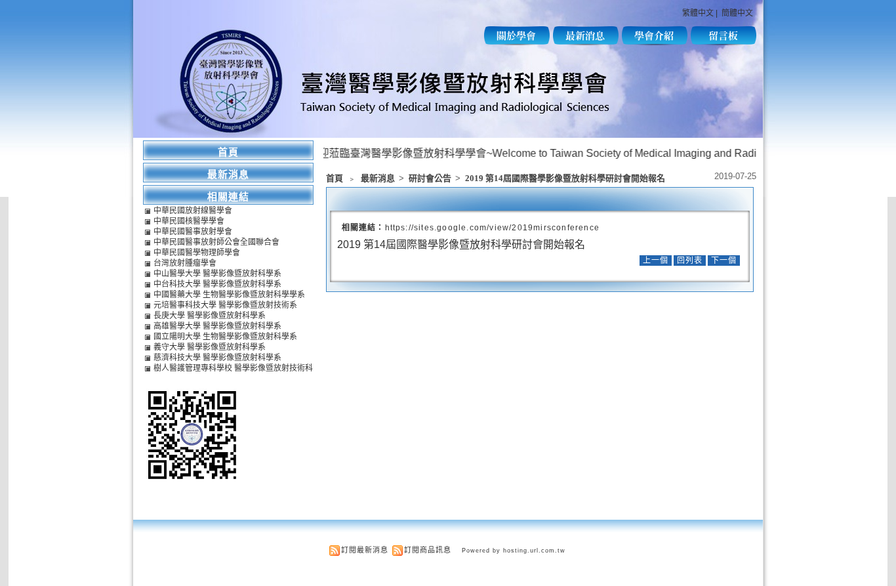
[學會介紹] (654, 42)
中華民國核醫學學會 (188, 221)
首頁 (334, 178)
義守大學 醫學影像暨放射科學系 (209, 347)
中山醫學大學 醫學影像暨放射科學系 (217, 273)
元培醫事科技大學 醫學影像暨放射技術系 (225, 305)
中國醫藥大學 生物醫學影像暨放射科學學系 (229, 294)
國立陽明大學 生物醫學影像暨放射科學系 (225, 336)
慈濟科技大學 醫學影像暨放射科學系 (217, 357)
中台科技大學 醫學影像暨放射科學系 (217, 284)
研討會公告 (431, 178)
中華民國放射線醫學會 (192, 210)
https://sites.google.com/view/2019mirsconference (492, 227)
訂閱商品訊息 (427, 550)
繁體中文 (698, 13)
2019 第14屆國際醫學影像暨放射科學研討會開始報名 (565, 178)
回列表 (690, 260)
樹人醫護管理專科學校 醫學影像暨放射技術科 (233, 368)
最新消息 (379, 178)
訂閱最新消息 (364, 550)
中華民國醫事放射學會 (192, 231)
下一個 (724, 260)
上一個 (655, 260)
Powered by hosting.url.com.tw (513, 550)
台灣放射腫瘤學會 (184, 263)
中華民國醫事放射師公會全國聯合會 (216, 242)
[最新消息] (586, 42)
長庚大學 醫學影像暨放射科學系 (209, 315)
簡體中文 (737, 13)
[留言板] (723, 42)
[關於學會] (517, 42)
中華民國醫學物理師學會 (196, 252)
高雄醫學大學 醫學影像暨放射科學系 (217, 326)
